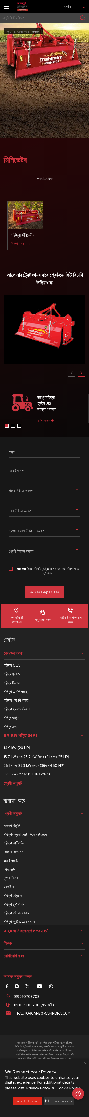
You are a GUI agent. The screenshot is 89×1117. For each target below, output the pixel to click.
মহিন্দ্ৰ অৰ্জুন (11, 718)
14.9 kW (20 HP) (17, 748)
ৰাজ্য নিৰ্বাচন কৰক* (21, 491)
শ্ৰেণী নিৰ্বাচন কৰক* (21, 551)
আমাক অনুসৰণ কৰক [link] (18, 976)
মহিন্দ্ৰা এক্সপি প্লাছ (16, 692)
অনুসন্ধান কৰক (42, 619)
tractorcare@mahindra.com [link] (42, 1013)
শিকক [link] (8, 943)
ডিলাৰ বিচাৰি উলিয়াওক (16, 620)
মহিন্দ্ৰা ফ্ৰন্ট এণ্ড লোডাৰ (19, 922)
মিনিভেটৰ (9, 869)
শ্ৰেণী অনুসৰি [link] (13, 783)
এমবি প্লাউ (11, 861)
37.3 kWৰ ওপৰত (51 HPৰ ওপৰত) (27, 774)
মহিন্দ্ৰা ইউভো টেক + (17, 709)
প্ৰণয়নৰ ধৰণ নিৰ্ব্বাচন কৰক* (26, 531)
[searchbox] (44, 18)
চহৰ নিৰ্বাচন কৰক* (20, 511)
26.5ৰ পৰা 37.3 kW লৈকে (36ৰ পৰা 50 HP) (34, 765)
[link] (22, 6)
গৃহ (8, 32)
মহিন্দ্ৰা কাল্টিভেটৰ (14, 843)
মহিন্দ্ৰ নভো (11, 727)
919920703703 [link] (26, 996)
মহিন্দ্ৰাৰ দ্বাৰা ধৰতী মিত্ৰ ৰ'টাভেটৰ (25, 834)
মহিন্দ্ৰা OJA (12, 665)
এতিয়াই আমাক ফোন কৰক (70, 620)
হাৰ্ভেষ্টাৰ (9, 887)
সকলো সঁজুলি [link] (12, 826)
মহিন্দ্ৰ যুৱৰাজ (12, 674)
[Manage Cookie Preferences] (78, 1094)
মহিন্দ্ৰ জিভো (12, 683)
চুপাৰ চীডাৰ (11, 878)
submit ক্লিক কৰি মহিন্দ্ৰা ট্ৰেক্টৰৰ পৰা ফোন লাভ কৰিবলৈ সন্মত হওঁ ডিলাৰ (48, 571)
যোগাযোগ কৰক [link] (14, 956)
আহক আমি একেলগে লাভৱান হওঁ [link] (26, 931)
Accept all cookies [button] (27, 1101)
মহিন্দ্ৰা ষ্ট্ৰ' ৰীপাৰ (14, 904)
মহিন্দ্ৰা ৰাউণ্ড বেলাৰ (16, 913)
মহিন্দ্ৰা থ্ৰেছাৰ (13, 895)
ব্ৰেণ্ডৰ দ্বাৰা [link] (13, 653)
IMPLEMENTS (20, 32)
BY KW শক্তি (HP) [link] (20, 735)
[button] (59, 1101)
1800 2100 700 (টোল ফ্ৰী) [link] (34, 1005)
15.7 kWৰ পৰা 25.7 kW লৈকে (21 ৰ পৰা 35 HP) (36, 757)
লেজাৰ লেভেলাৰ (13, 852)
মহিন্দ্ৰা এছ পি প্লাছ (16, 700)
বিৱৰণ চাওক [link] (17, 243)
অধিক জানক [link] (43, 420)
